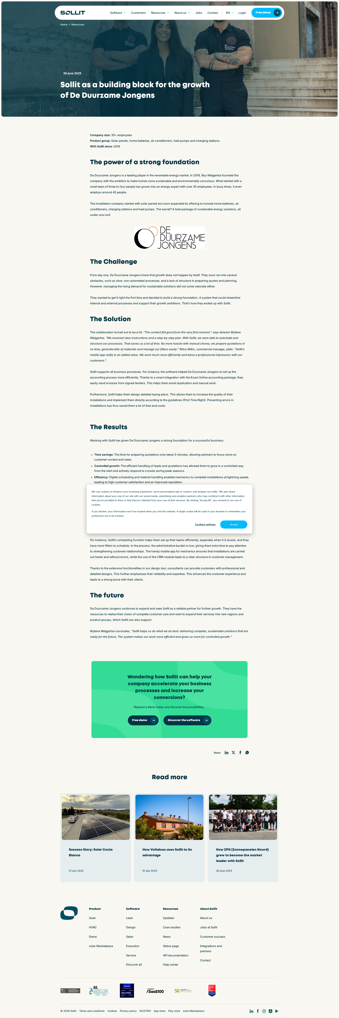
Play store (174, 1010)
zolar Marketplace (101, 946)
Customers (138, 12)
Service (131, 955)
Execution (132, 946)
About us (206, 918)
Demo (93, 936)
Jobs (198, 12)
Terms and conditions (92, 1010)
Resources (77, 24)
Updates (168, 918)
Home (63, 24)
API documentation (175, 955)
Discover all (134, 964)
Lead (129, 918)
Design (131, 927)
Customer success (212, 936)
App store (159, 1010)
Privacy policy (128, 1010)
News (167, 936)
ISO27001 (145, 1010)
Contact (212, 12)
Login (242, 12)
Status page (171, 946)
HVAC (93, 927)
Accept (234, 524)
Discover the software (184, 720)
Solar (92, 918)
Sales (129, 936)
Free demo (263, 12)
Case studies (171, 927)
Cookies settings (205, 524)
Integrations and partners (211, 948)
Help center (170, 964)
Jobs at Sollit (208, 927)
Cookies (112, 1010)
